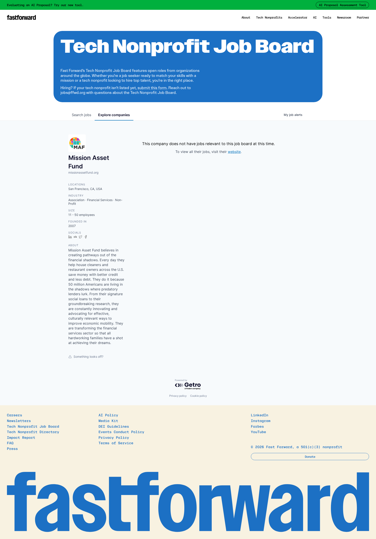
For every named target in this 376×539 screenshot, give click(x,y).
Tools (326, 17)
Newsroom (344, 17)
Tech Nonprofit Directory (33, 431)
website (234, 151)
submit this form (152, 87)
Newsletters (19, 420)
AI (315, 17)
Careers (14, 414)
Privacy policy (178, 395)
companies (114, 115)
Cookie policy (198, 395)
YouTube (258, 431)
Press (12, 448)
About (246, 17)
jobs (81, 115)
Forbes (257, 426)
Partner (363, 17)
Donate (310, 456)
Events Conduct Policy (121, 431)
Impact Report (21, 437)
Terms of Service (116, 442)
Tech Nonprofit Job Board (33, 426)
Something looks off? (88, 356)
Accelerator (297, 17)
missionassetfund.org (83, 172)
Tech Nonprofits (269, 17)
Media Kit (108, 420)
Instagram (260, 420)
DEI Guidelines (114, 426)
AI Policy (108, 414)
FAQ (10, 442)
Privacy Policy (114, 437)
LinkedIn (259, 414)
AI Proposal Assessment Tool (342, 5)
